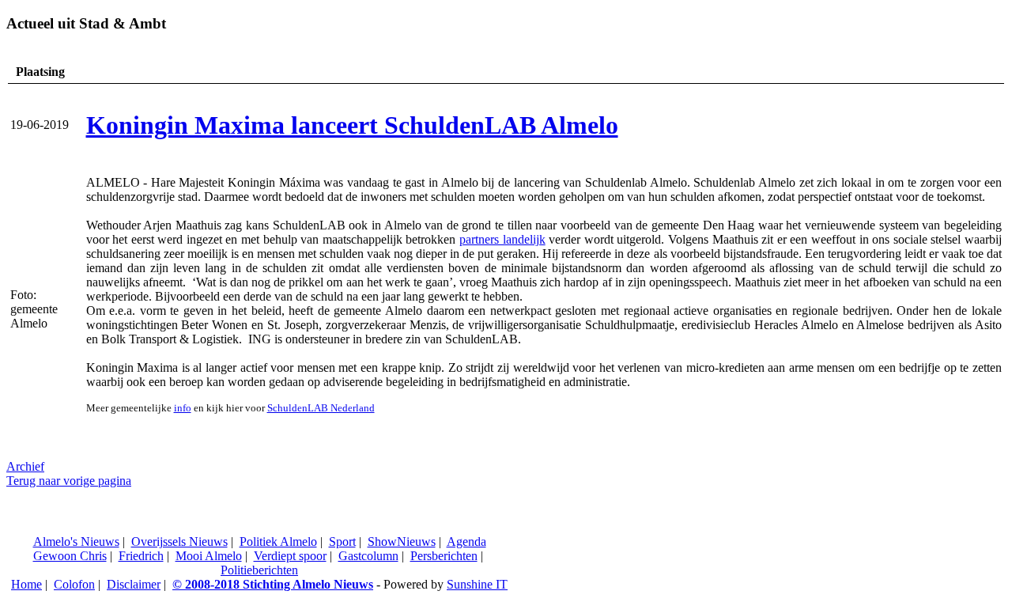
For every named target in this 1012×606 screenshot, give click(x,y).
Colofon (74, 584)
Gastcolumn (368, 555)
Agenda (466, 541)
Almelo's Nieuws (76, 541)
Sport (342, 541)
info (182, 408)
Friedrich (141, 555)
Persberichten (444, 555)
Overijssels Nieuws (179, 541)
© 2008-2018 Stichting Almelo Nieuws (272, 584)
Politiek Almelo (278, 541)
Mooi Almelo (209, 555)
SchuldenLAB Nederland (321, 408)
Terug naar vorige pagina (68, 480)
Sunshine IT (477, 584)
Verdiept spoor (290, 555)
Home (26, 584)
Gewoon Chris (70, 555)
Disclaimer (133, 584)
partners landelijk (502, 239)
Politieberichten (259, 570)
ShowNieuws (402, 541)
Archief (25, 466)
